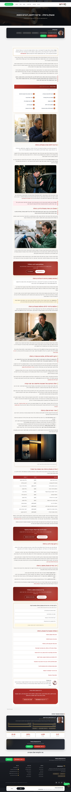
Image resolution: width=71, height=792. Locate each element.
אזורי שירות (29, 4)
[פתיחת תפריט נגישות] (68, 786)
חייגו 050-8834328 (40, 271)
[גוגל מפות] (62, 783)
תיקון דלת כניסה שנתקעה (53, 379)
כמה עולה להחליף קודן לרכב (52, 561)
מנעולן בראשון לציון (28, 769)
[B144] (56, 783)
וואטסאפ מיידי (30, 271)
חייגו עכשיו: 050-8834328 (40, 699)
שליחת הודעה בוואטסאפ (13, 769)
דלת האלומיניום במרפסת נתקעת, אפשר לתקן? (47, 657)
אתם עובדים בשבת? (52, 675)
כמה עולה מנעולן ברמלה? (51, 634)
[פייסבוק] (64, 783)
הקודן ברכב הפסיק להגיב (51, 614)
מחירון (24, 4)
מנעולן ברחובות (29, 771)
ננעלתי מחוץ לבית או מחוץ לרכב (49, 610)
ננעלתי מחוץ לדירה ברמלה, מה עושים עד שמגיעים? (46, 648)
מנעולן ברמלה (36, 583)
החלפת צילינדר (41, 776)
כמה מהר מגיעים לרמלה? (51, 639)
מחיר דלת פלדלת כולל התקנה (28, 367)
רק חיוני (12, 788)
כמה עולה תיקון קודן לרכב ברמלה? (49, 643)
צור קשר (16, 4)
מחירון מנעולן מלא (17, 518)
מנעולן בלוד (29, 772)
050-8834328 (23, 53)
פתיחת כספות (41, 772)
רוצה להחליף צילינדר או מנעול (50, 617)
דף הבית (38, 4)
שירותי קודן (41, 771)
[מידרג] (59, 783)
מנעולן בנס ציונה (28, 776)
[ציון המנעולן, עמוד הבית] (62, 4)
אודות (20, 4)
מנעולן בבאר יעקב (28, 767)
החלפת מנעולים (41, 774)
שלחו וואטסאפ (27, 699)
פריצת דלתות (41, 767)
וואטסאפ (42, 35)
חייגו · (51, 35)
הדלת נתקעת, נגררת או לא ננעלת (49, 621)
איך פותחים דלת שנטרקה (27, 198)
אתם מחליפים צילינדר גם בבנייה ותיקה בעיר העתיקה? (45, 661)
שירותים (34, 4)
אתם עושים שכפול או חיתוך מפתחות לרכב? (47, 666)
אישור (21, 788)
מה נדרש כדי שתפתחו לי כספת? (50, 670)
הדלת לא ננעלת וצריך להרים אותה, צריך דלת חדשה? (46, 652)
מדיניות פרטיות (40, 789)
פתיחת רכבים (41, 769)
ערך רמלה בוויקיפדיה (23, 403)
